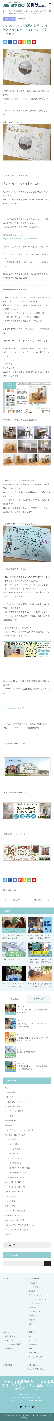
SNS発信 (30, 1332)
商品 (6, 1088)
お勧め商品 (10, 1092)
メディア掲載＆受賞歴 (13, 1344)
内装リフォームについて (14, 1192)
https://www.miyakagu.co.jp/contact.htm (20, 239)
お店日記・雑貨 (9, 19)
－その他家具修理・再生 (16, 1173)
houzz (31, 1348)
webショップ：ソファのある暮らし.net (19, 1225)
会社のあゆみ (10, 1336)
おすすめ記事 (39, 999)
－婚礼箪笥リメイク (14, 1163)
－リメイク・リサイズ (15, 1158)
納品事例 (8, 1125)
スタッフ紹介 (10, 1340)
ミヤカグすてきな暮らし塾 (15, 1182)
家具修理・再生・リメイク (15, 1135)
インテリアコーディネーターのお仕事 (19, 1130)
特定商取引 (33, 1320)
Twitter (21, 1406)
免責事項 (32, 1316)
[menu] (50, 4)
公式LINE (32, 1353)
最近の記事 (15, 999)
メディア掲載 (10, 1201)
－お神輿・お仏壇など (15, 1177)
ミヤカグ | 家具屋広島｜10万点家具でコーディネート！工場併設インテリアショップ (27, 1385)
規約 (30, 1324)
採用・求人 (9, 1097)
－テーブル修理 (13, 1149)
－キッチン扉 (12, 1154)
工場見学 (32, 1308)
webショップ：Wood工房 (14, 1220)
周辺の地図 (7, 1365)
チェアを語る (10, 1196)
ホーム (5, 1279)
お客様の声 (9, 1348)
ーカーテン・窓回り (14, 1111)
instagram (32, 1344)
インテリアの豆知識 (12, 1107)
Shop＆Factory (33, 1279)
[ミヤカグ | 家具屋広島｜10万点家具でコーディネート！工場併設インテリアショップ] (24, 4)
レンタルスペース (35, 1303)
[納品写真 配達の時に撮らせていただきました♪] (15, 899)
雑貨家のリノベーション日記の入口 (18, 1230)
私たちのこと (8, 1332)
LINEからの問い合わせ (35, 1369)
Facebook (25, 1406)
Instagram (29, 1406)
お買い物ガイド (34, 1312)
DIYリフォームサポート (38, 1299)
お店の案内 (33, 1283)
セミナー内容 (10, 1206)
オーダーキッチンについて (15, 1187)
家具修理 (32, 1291)
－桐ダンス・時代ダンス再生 (18, 1168)
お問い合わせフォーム (35, 1365)
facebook (9, 681)
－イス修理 (11, 1139)
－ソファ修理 (12, 1144)
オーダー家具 (34, 1287)
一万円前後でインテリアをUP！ (17, 1102)
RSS (33, 1406)
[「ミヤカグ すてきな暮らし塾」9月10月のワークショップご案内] (39, 899)
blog (30, 1336)
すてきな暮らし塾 (35, 1357)
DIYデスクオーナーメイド (38, 1295)
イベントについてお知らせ (15, 1211)
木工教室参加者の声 (12, 1215)
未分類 (7, 1234)
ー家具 (9, 1116)
